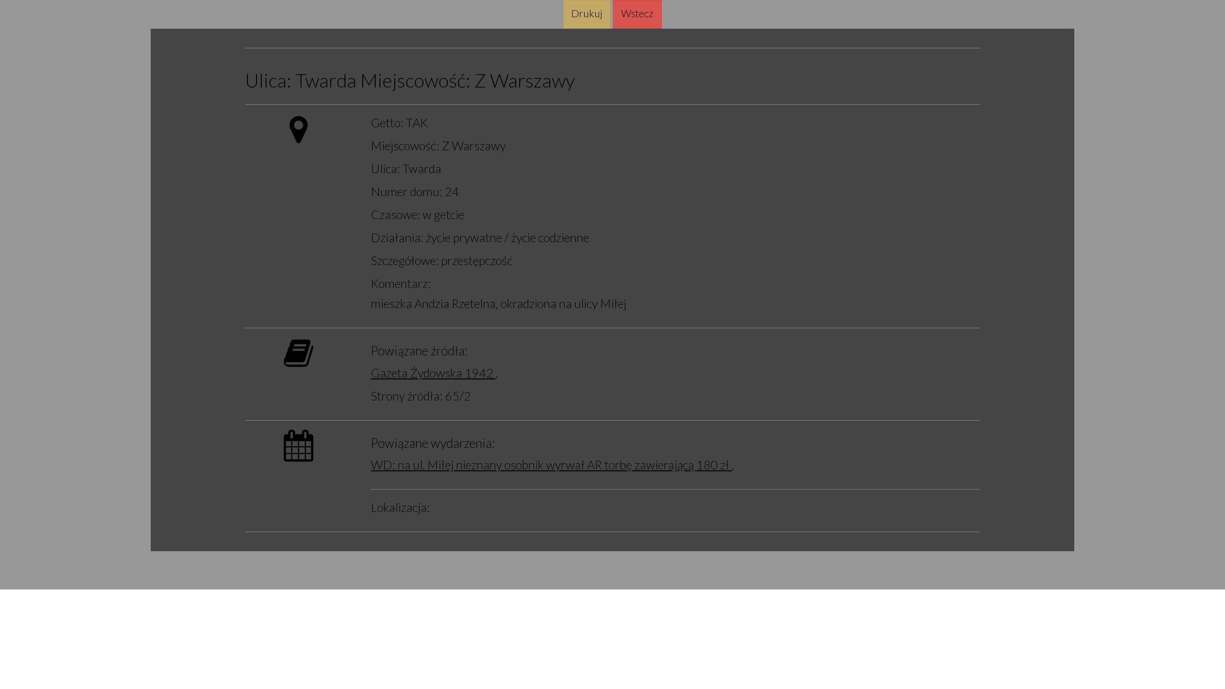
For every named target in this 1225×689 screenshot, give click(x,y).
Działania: (397, 237)
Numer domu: (406, 191)
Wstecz (637, 13)
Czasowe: (395, 214)
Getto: (387, 122)
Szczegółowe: (405, 260)
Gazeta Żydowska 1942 (433, 373)
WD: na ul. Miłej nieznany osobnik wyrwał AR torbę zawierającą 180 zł (551, 464)
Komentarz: (401, 283)
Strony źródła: (407, 396)
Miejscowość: (415, 80)
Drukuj (586, 13)
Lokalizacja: (400, 507)
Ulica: (268, 80)
